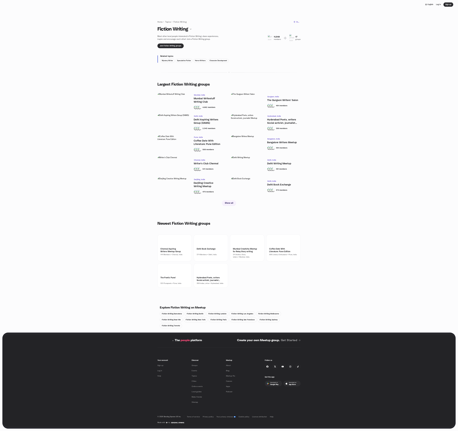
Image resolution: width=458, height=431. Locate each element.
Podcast (229, 392)
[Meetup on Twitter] (275, 366)
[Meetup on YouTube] (282, 366)
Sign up (160, 365)
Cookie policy (244, 417)
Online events (197, 386)
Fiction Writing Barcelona (172, 314)
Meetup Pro (230, 376)
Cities (194, 381)
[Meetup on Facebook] (267, 366)
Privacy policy (208, 417)
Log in (159, 371)
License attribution (259, 417)
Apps (228, 386)
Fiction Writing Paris (218, 320)
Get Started (289, 340)
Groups (195, 365)
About (228, 365)
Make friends (197, 397)
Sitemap (195, 402)
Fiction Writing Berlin (195, 314)
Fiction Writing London (217, 314)
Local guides (197, 392)
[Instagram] (290, 366)
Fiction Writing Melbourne (268, 314)
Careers (229, 381)
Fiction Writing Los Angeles (242, 314)
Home (160, 22)
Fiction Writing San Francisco (243, 320)
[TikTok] (298, 366)
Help (159, 376)
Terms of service (193, 417)
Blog (227, 371)
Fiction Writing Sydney (269, 320)
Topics (168, 22)
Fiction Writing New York (196, 320)
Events (194, 371)
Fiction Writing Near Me (171, 320)
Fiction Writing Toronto (171, 326)
